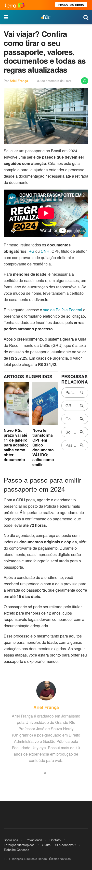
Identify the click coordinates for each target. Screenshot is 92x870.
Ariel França (19, 80)
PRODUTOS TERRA (71, 4)
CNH (45, 251)
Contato (55, 840)
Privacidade (34, 840)
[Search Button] (85, 17)
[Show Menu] (6, 17)
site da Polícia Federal (63, 310)
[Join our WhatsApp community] (84, 80)
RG (31, 251)
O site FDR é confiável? (59, 844)
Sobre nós (11, 840)
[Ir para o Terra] (15, 5)
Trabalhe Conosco (16, 849)
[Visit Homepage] (46, 17)
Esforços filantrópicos (19, 844)
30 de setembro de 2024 (54, 80)
